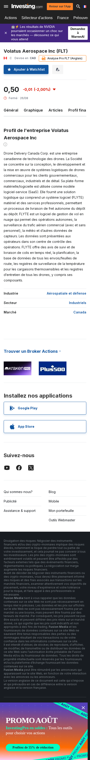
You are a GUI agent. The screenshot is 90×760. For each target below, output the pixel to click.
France (63, 18)
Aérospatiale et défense (66, 293)
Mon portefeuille (61, 511)
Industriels (77, 303)
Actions (11, 18)
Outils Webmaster (62, 520)
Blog (52, 492)
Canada (79, 312)
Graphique (33, 110)
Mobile (54, 501)
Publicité (10, 501)
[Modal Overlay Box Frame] (44, 731)
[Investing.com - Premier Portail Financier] (27, 6)
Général (11, 110)
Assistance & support (20, 511)
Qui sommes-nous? (18, 492)
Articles (55, 110)
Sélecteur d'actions (37, 18)
